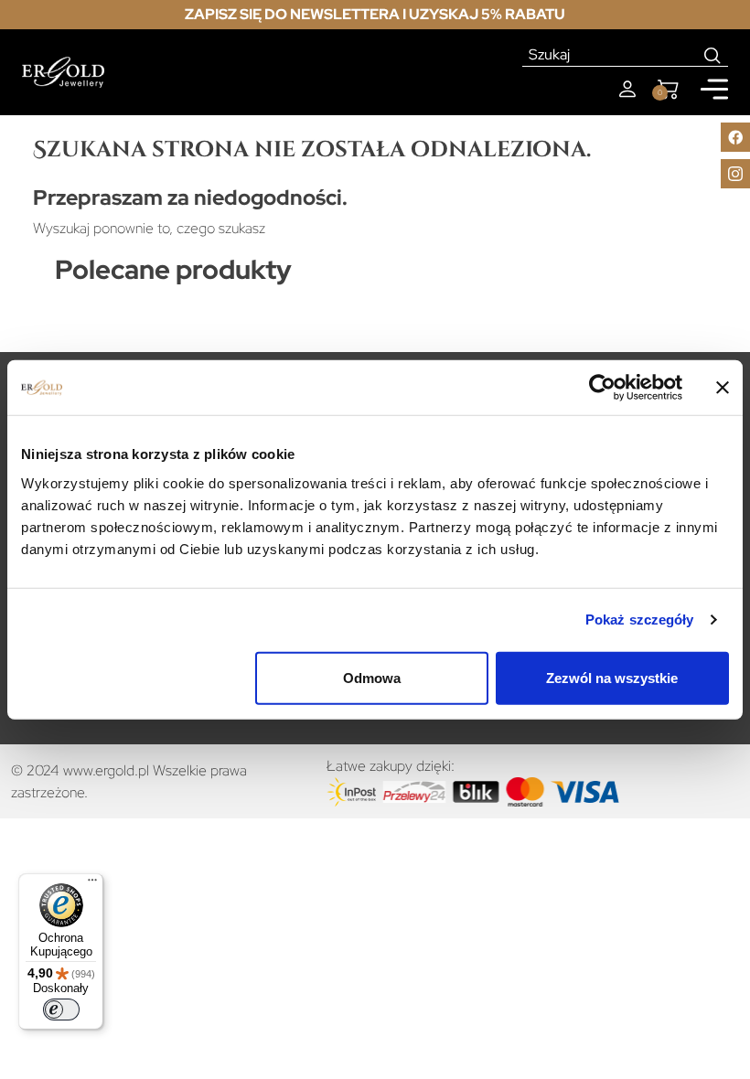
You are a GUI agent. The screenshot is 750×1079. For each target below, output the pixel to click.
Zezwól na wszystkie (612, 677)
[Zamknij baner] (722, 387)
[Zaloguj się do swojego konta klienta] (627, 89)
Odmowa (372, 677)
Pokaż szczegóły (639, 619)
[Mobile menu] (714, 89)
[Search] (713, 55)
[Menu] (92, 884)
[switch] (61, 1009)
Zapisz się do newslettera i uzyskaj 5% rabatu (375, 14)
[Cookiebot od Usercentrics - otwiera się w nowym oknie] (602, 387)
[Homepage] (63, 73)
